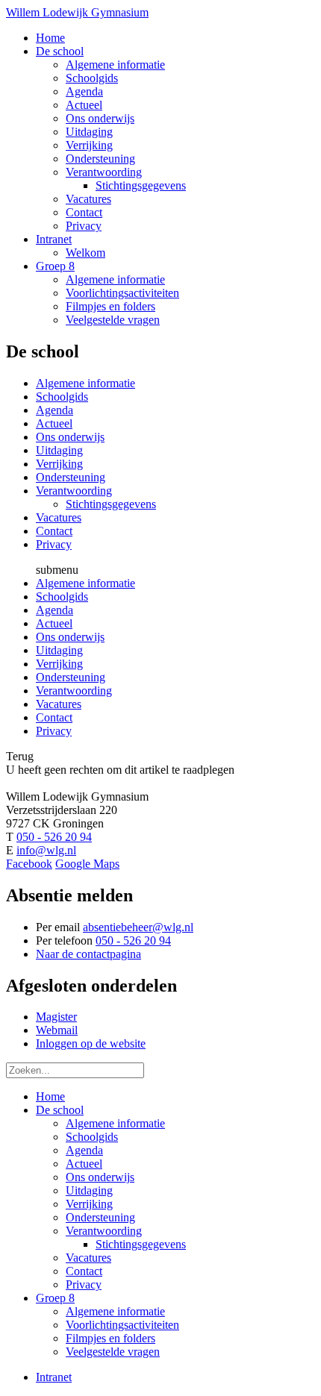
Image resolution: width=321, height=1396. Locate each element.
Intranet (54, 1377)
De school (60, 1110)
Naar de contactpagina (88, 954)
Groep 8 (55, 1298)
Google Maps (87, 863)
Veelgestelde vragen (113, 1351)
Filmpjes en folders (110, 1338)
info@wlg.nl (46, 850)
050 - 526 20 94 (54, 836)
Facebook (29, 863)
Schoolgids (62, 396)
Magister (56, 1016)
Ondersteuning (70, 477)
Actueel (54, 423)
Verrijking (59, 463)
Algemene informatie (85, 383)
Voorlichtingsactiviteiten (122, 1324)
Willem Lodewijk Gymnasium (77, 12)
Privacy (54, 544)
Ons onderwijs (70, 437)
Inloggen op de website (91, 1043)
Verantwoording (74, 490)
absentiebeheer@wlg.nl (138, 927)
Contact (54, 531)
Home (50, 1096)
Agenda (54, 410)
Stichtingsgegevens (111, 504)
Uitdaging (59, 450)
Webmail (57, 1030)
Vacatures (58, 517)
